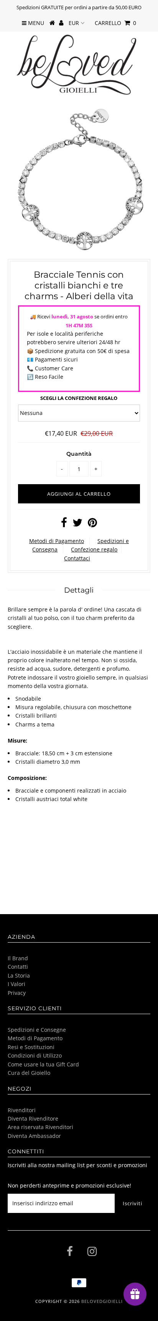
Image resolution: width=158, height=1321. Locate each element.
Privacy (17, 992)
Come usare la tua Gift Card (43, 1064)
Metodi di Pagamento (56, 541)
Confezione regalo (94, 549)
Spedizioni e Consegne (37, 1029)
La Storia (19, 975)
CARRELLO (115, 23)
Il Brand (18, 958)
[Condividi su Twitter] (77, 524)
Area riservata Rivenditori (40, 1127)
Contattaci (77, 558)
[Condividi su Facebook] (64, 524)
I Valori (16, 984)
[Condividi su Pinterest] (92, 524)
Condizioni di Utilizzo (35, 1055)
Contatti (18, 966)
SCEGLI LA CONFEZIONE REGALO (78, 398)
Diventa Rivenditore (33, 1118)
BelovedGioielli (102, 1301)
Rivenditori (22, 1110)
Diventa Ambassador (34, 1135)
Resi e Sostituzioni (31, 1047)
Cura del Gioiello (29, 1072)
